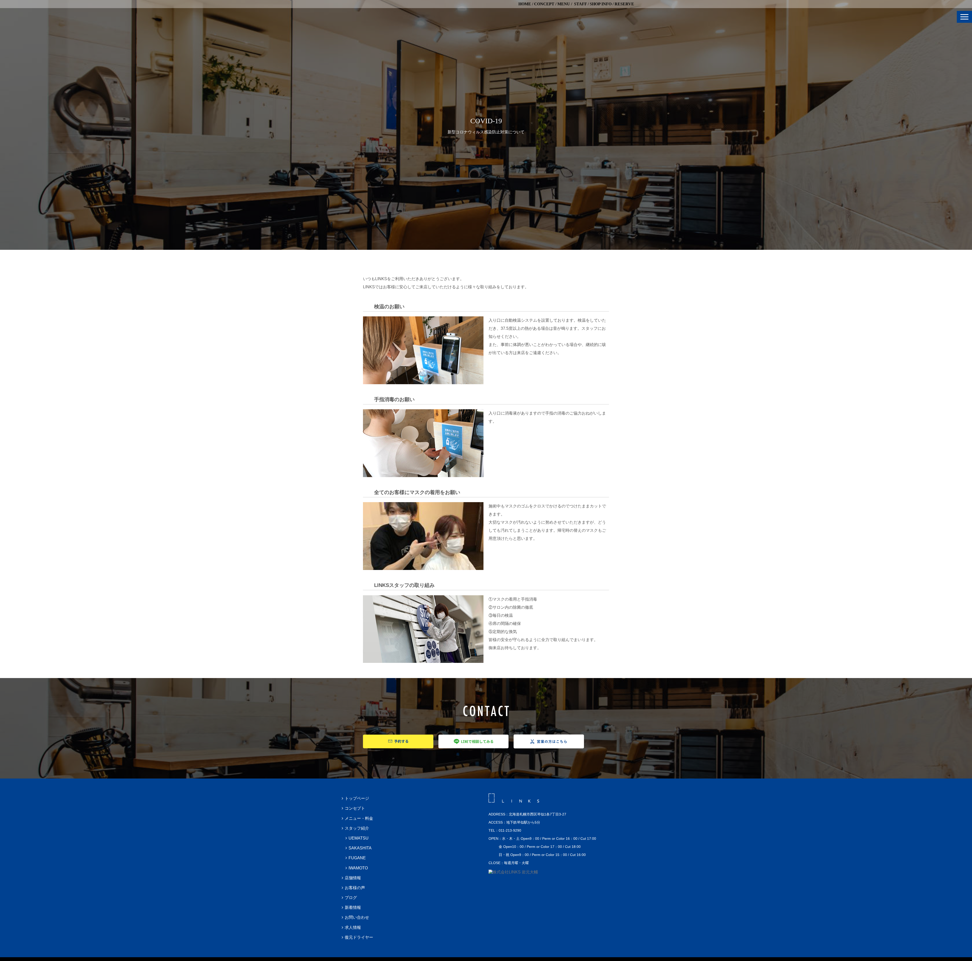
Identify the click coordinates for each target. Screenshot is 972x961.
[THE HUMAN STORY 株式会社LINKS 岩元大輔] (513, 872)
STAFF (580, 4)
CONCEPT (544, 4)
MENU (563, 4)
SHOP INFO (601, 4)
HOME (524, 4)
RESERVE (624, 4)
